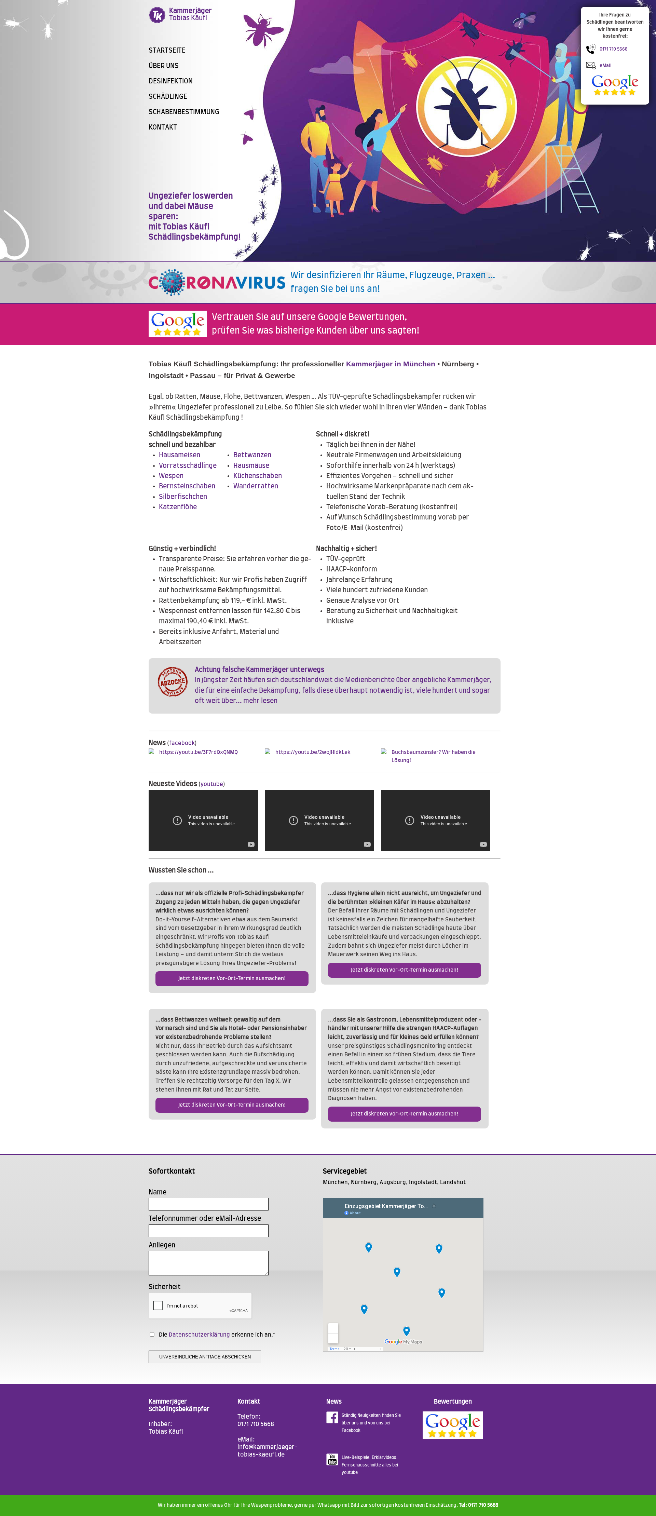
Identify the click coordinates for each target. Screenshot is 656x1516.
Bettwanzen (252, 455)
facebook (182, 743)
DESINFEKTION (171, 81)
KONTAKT (163, 127)
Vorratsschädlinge (188, 466)
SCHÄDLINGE (168, 97)
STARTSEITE (167, 51)
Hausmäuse (251, 466)
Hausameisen (179, 455)
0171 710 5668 (255, 1424)
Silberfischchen (183, 497)
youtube (212, 784)
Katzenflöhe (178, 507)
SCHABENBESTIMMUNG (184, 112)
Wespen (171, 476)
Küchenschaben (257, 476)
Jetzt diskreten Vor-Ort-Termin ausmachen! (232, 978)
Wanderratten (255, 486)
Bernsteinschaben (187, 486)
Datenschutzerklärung (199, 1335)
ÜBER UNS (164, 66)
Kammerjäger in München (390, 364)
